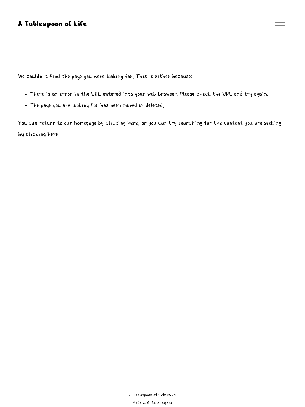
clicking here (121, 123)
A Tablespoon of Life (52, 24)
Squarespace (162, 403)
